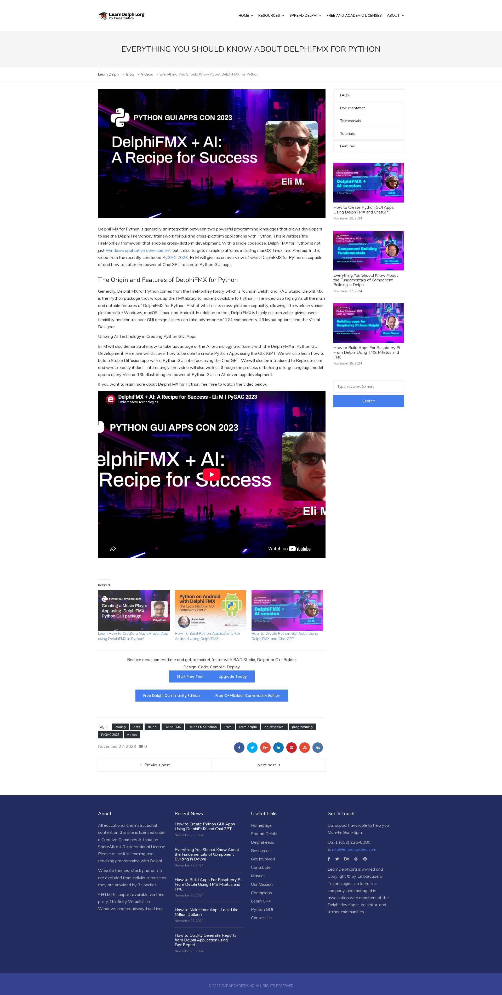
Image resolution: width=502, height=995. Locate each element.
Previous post (157, 764)
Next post (266, 764)
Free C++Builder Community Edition (247, 695)
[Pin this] (291, 747)
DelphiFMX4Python (203, 727)
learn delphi (248, 727)
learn (228, 727)
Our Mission (262, 884)
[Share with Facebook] (239, 747)
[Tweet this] (252, 747)
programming (302, 727)
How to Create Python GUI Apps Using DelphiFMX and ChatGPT (363, 210)
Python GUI (262, 909)
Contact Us (261, 917)
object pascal (274, 727)
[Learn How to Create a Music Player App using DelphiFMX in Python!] (134, 610)
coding (120, 727)
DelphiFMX (173, 727)
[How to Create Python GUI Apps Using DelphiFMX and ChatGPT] (287, 610)
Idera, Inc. (369, 883)
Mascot (258, 875)
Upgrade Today (233, 676)
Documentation (353, 108)
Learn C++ (261, 901)
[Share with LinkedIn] (278, 747)
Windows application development (138, 250)
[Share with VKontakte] (317, 747)
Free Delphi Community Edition (171, 695)
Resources (261, 850)
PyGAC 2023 (174, 257)
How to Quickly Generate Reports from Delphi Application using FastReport (206, 940)
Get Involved (263, 858)
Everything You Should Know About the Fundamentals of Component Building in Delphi (365, 280)
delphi (152, 727)
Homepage (261, 825)
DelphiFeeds (262, 842)
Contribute (261, 867)
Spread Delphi (264, 833)
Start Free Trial (190, 676)
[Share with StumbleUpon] (304, 747)
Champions (261, 892)
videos (132, 735)
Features (347, 146)
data (136, 727)
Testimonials (350, 120)
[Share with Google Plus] (265, 747)
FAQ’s (345, 95)
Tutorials (347, 133)
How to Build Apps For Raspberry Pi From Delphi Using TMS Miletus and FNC (366, 352)
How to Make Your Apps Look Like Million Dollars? (206, 912)
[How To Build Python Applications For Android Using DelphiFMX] (211, 610)
